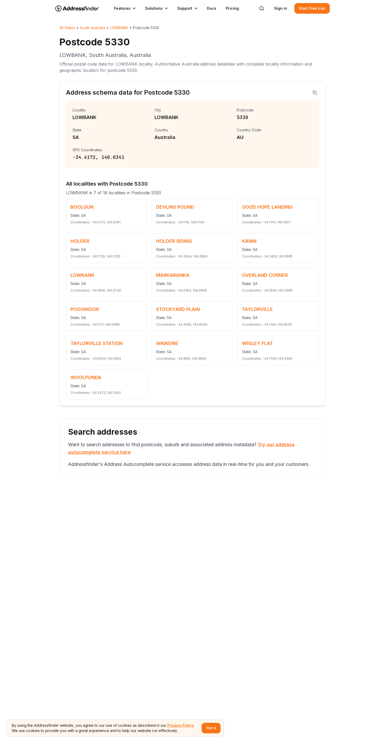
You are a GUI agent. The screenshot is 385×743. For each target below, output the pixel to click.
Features (122, 8)
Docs (211, 8)
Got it (211, 728)
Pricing (232, 8)
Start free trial (312, 8)
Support (184, 8)
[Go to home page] (80, 8)
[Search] (261, 8)
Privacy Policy (180, 725)
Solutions (154, 8)
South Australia (92, 27)
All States (67, 27)
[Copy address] (315, 92)
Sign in (280, 8)
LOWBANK (119, 27)
